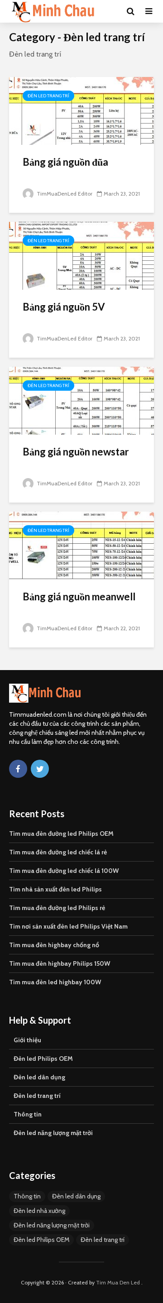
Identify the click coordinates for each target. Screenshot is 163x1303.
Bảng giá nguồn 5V (64, 307)
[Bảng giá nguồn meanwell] (81, 545)
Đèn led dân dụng (39, 1077)
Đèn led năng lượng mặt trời (53, 1133)
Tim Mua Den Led (118, 1282)
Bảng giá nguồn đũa (65, 162)
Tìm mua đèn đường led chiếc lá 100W (64, 871)
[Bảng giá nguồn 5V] (81, 255)
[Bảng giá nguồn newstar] (81, 400)
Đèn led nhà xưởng (39, 1211)
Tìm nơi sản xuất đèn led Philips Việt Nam (68, 926)
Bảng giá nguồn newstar (76, 452)
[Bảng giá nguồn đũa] (81, 110)
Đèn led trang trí (48, 96)
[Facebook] (18, 769)
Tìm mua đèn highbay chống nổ (54, 945)
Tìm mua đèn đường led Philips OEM (61, 833)
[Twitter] (40, 769)
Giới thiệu (27, 1040)
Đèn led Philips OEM (43, 1058)
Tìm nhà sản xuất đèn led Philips (55, 889)
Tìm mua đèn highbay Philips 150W (59, 963)
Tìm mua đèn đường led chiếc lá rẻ (58, 852)
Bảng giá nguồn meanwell (79, 596)
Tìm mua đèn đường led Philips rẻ (57, 908)
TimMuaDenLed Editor (63, 193)
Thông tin (28, 1114)
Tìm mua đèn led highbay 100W (55, 982)
